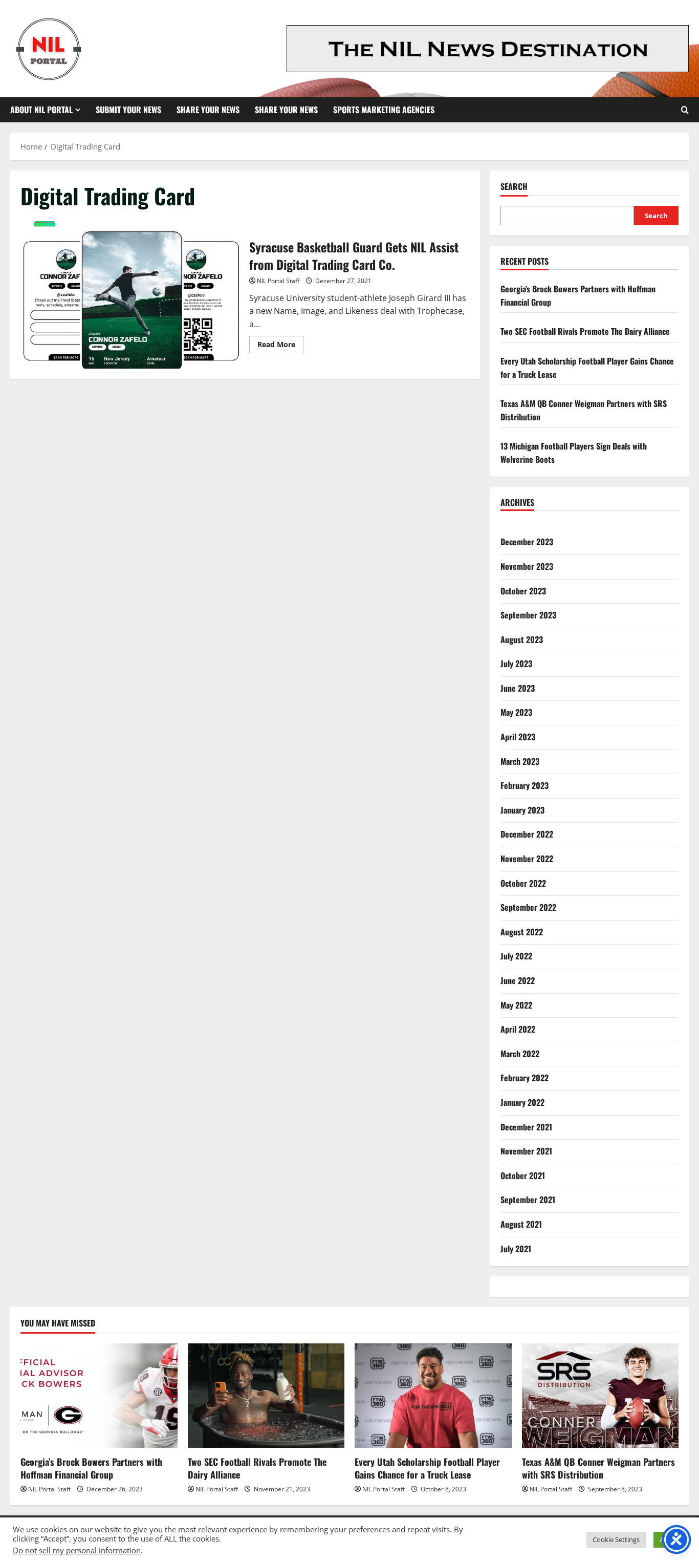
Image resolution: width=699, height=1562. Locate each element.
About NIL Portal (41, 109)
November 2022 (526, 858)
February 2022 (524, 1078)
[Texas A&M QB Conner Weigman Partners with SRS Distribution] (600, 1395)
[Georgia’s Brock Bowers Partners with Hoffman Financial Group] (99, 1395)
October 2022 (523, 883)
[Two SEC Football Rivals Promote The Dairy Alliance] (266, 1395)
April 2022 (517, 1029)
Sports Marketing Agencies (383, 109)
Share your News (286, 109)
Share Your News (208, 109)
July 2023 (516, 663)
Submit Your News (128, 109)
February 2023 (524, 785)
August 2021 (521, 1224)
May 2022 (516, 1005)
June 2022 (517, 980)
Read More (280, 346)
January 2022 (522, 1102)
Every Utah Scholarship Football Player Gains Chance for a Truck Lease (427, 1468)
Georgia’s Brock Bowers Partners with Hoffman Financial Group (91, 1468)
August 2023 (521, 639)
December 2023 (526, 542)
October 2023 (523, 591)
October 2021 (522, 1175)
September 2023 (528, 615)
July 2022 (516, 956)
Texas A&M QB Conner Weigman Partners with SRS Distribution (598, 1468)
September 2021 (527, 1199)
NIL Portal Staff (278, 280)
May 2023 (516, 712)
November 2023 (526, 566)
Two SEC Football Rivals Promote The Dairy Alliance (585, 331)
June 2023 (517, 688)
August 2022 (521, 932)
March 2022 (519, 1053)
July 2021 (515, 1249)
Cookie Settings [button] (616, 1539)
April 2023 (517, 737)
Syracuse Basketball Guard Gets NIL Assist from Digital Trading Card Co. (131, 295)
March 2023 (519, 761)
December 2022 (526, 834)
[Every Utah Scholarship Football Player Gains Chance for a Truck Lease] (433, 1395)
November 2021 (526, 1151)
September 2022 (528, 907)
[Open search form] (685, 110)
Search (514, 186)
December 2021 (526, 1127)
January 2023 (522, 810)
